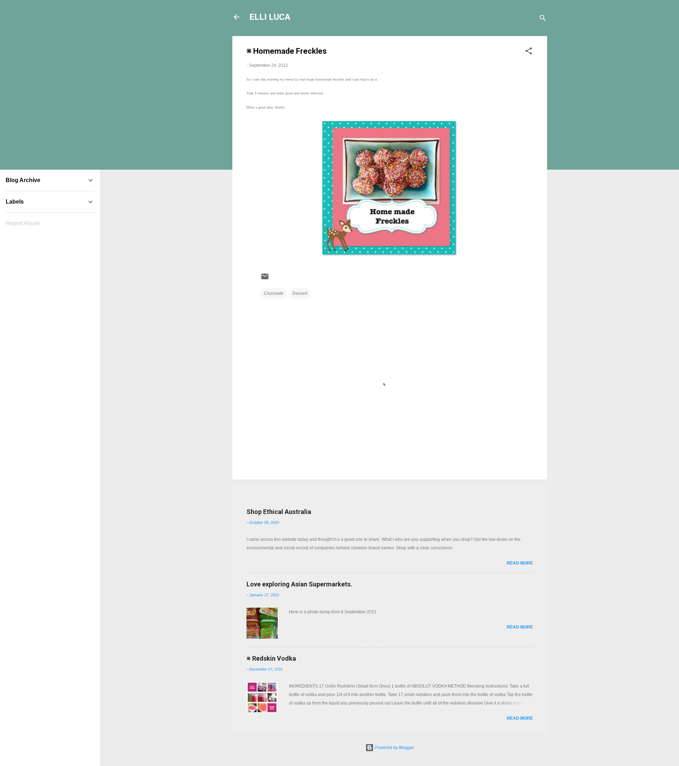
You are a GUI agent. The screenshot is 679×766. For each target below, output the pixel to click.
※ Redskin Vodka (271, 658)
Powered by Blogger (394, 747)
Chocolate (274, 293)
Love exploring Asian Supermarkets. (299, 584)
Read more (520, 563)
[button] (528, 52)
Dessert (299, 293)
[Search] (543, 19)
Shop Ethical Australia (278, 511)
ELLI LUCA (269, 17)
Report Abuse (23, 223)
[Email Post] (265, 279)
